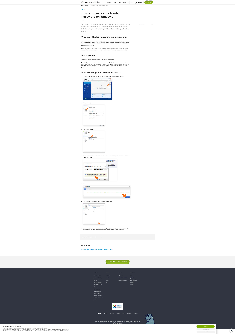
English (99, 313)
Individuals (108, 275)
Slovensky (129, 313)
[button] (117, 306)
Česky (123, 313)
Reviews (95, 300)
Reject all (205, 331)
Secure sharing (97, 289)
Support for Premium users (117, 262)
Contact (131, 284)
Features (109, 2)
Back (83, 9)
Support (124, 2)
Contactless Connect (98, 284)
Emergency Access (97, 291)
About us (132, 276)
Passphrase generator (98, 278)
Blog (128, 2)
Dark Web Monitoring (98, 282)
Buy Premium (148, 2)
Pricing (114, 2)
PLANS (107, 272)
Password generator (97, 276)
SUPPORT (120, 272)
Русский (118, 313)
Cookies (131, 282)
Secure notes (96, 287)
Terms (107, 280)
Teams (119, 2)
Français (112, 313)
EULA (107, 282)
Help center (120, 275)
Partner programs (133, 278)
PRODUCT (96, 272)
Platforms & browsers (98, 295)
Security (95, 298)
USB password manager (98, 297)
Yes (96, 237)
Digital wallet (96, 286)
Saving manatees (133, 280)
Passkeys (95, 280)
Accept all (206, 326)
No (101, 237)
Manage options (206, 329)
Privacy (107, 278)
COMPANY (132, 272)
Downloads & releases (122, 276)
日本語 (135, 313)
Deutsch (105, 313)
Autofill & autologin (97, 275)
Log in (131, 2)
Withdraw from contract (122, 280)
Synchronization (97, 293)
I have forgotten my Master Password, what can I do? (97, 249)
